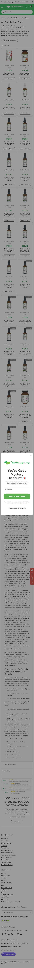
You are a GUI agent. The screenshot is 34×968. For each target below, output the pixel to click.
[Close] (31, 455)
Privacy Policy (23, 502)
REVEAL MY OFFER (17, 496)
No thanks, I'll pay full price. (17, 508)
